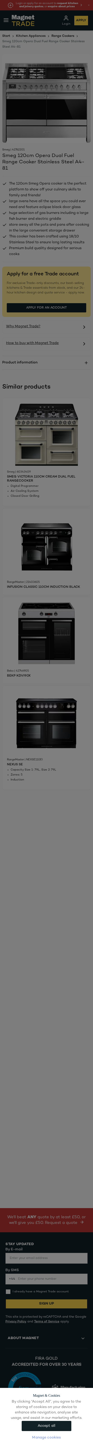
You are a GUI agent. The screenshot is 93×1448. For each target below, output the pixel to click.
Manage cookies (46, 1438)
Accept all (47, 1426)
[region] (46, 1418)
